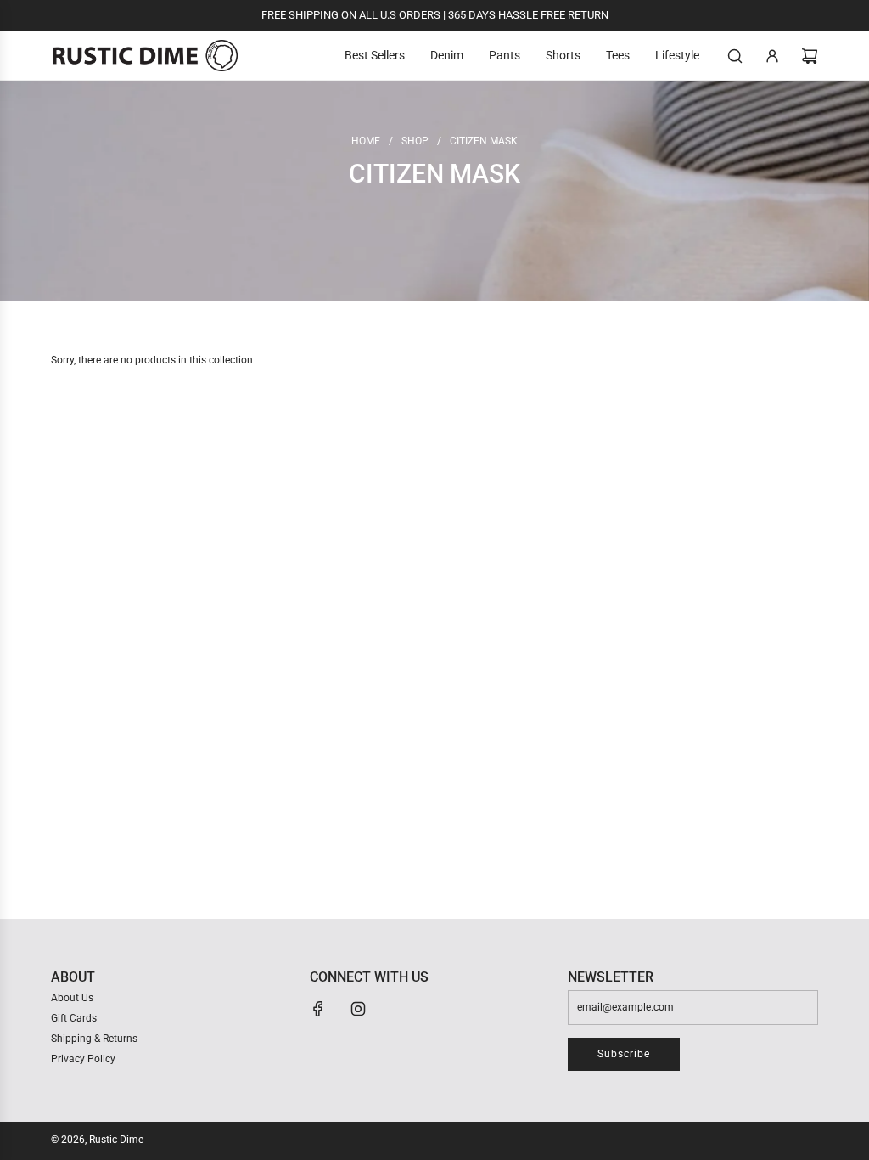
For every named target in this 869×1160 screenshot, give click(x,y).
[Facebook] (318, 1009)
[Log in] (772, 56)
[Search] (735, 56)
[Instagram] (358, 1009)
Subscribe (623, 1054)
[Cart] (809, 56)
